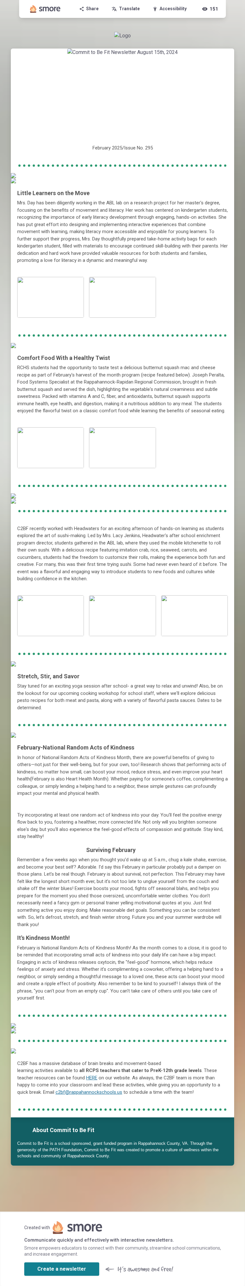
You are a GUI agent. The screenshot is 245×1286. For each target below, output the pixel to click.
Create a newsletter (61, 1269)
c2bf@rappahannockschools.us (89, 1092)
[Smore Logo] (45, 9)
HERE (91, 1078)
